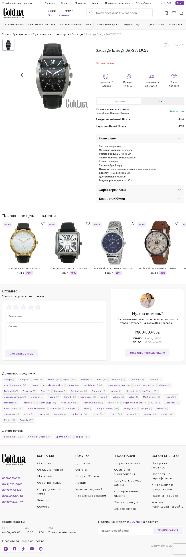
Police (113, 402)
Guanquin (98, 391)
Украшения (175, 24)
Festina (11, 391)
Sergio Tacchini (108, 408)
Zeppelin (26, 420)
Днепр (105, 113)
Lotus (133, 396)
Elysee (164, 385)
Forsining (29, 391)
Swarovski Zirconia (39, 436)
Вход (179, 3)
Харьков (114, 113)
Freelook (60, 391)
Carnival (137, 379)
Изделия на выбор (164, 495)
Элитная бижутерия (70, 24)
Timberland (79, 414)
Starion (43, 414)
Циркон (82, 436)
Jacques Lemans (15, 396)
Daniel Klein (93, 385)
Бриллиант (64, 436)
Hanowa (115, 391)
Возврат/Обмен (87, 476)
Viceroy (133, 414)
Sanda (55, 408)
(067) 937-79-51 (12, 490)
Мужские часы (21, 34)
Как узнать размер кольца (127, 483)
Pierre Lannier (70, 402)
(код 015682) (175, 45)
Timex (99, 414)
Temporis (60, 414)
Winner (150, 414)
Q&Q (155, 402)
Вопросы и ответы (127, 463)
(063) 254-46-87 (12, 502)
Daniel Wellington (118, 385)
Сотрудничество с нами (51, 491)
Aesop (9, 379)
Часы (5, 34)
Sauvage (77, 34)
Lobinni (118, 396)
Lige (104, 396)
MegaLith (171, 396)
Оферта (43, 506)
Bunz (101, 379)
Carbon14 (117, 379)
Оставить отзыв (21, 353)
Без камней (13, 436)
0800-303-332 (147, 332)
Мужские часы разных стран (51, 34)
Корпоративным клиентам (126, 493)
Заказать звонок (58, 15)
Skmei (162, 408)
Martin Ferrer (151, 396)
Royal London (13, 408)
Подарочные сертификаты (161, 476)
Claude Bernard (53, 385)
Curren (73, 385)
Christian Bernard (15, 385)
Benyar (53, 379)
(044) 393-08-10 (12, 484)
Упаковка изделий (88, 489)
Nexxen (29, 402)
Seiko (88, 408)
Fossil (45, 391)
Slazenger (11, 414)
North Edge (47, 402)
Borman (86, 379)
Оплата (162, 101)
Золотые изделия (14, 24)
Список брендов (126, 502)
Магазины (80, 3)
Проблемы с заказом (90, 495)
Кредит (95, 3)
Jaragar (37, 396)
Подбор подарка (156, 24)
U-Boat (116, 414)
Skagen (146, 408)
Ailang (24, 379)
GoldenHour (79, 391)
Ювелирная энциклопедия (124, 472)
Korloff (70, 396)
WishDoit (167, 414)
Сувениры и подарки (107, 24)
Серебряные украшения (42, 24)
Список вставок (126, 508)
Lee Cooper (88, 396)
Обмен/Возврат (144, 3)
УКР (163, 3)
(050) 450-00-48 (12, 496)
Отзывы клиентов (50, 469)
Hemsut (132, 391)
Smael (28, 414)
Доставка (118, 101)
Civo (35, 385)
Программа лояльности (117, 3)
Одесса (124, 113)
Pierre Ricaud (93, 402)
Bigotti (69, 379)
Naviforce (11, 402)
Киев (98, 113)
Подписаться (168, 530)
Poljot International (135, 402)
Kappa (53, 396)
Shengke (130, 408)
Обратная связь (49, 482)
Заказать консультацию (147, 352)
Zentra (9, 420)
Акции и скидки (133, 24)
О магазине (45, 463)
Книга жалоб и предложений (162, 487)
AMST (38, 379)
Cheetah (155, 379)
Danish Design (144, 385)
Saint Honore (37, 408)
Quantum (172, 402)
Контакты (44, 500)
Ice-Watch (149, 391)
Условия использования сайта (167, 504)
